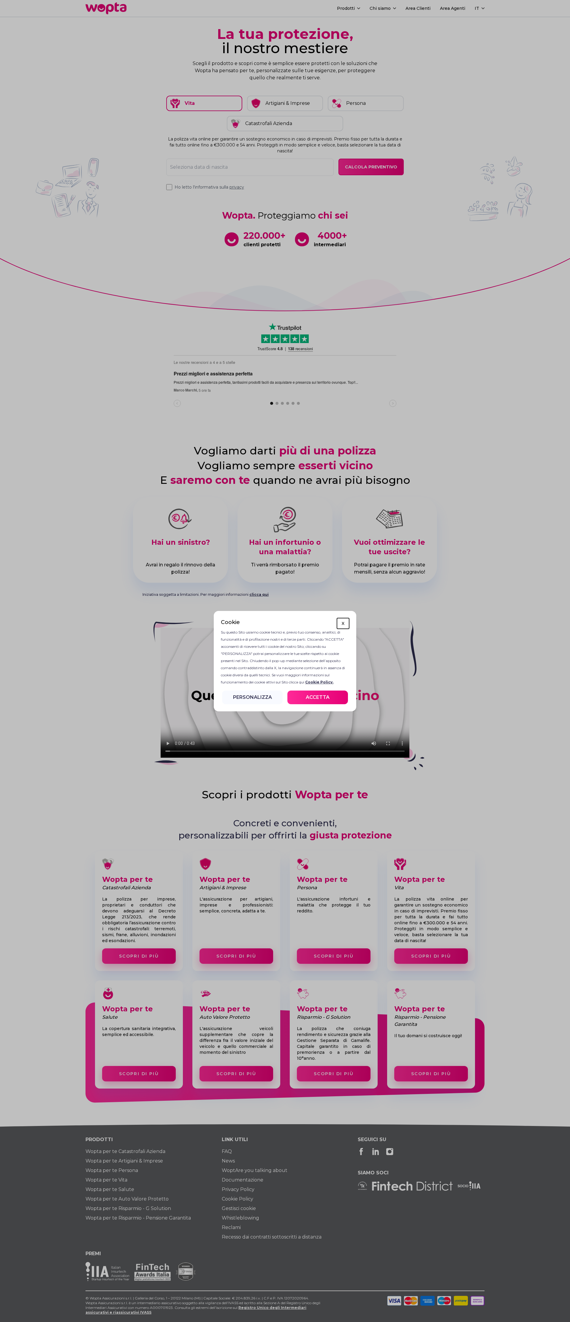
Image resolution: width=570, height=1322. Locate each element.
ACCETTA (318, 697)
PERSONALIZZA (252, 697)
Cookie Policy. (319, 682)
